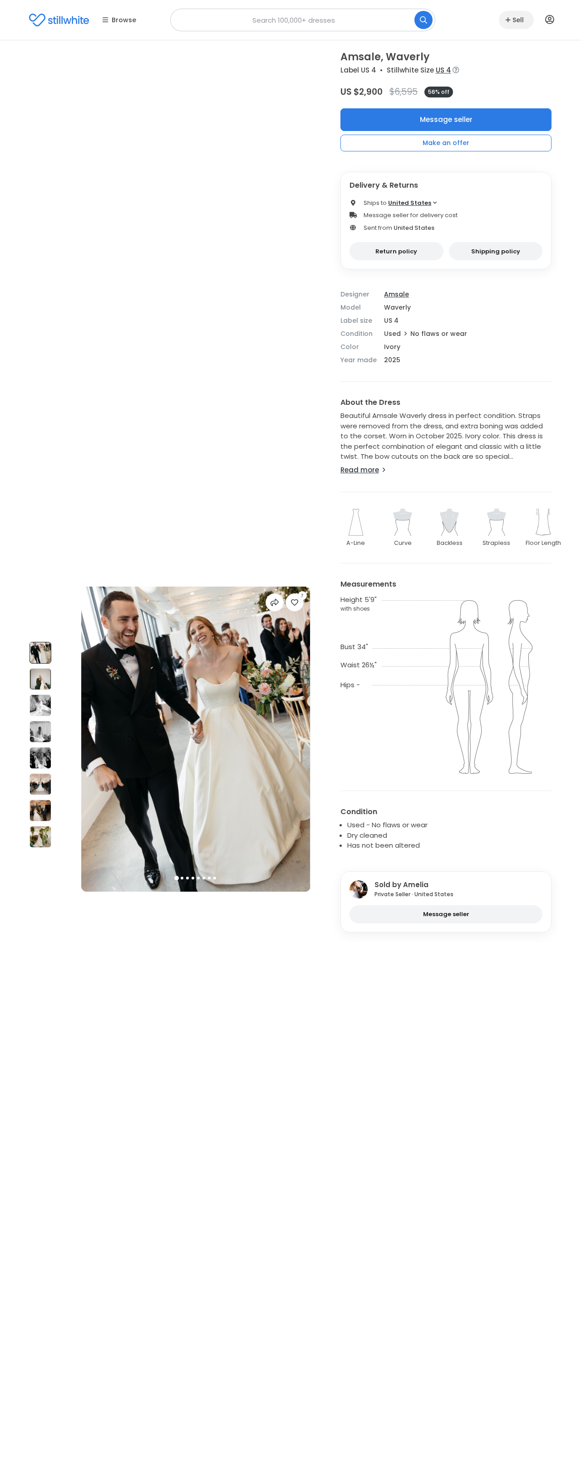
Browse (124, 19)
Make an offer (446, 142)
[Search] (423, 20)
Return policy (396, 251)
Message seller (446, 119)
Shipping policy (495, 251)
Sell (518, 19)
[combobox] (303, 20)
